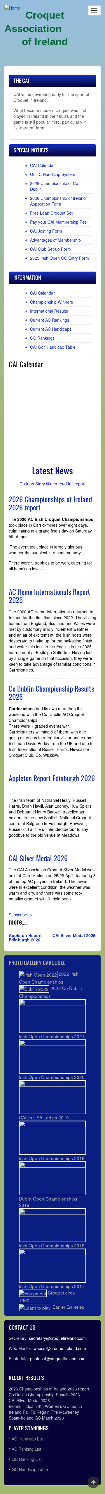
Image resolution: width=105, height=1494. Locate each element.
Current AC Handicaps (50, 329)
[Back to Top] (93, 1482)
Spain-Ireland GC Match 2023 (36, 1418)
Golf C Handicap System (52, 174)
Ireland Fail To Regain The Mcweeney (44, 1412)
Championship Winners (51, 302)
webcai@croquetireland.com (60, 1348)
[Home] (12, 7)
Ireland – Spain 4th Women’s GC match (45, 1406)
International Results (49, 311)
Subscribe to (20, 915)
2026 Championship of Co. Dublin (54, 186)
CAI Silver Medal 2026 (73, 935)
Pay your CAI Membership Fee (58, 222)
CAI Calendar (42, 165)
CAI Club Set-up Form (50, 249)
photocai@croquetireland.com (57, 1358)
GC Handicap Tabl (29, 1469)
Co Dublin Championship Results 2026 (44, 1394)
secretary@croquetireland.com (57, 1338)
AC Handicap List (28, 1439)
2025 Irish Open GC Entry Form (59, 258)
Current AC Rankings (49, 320)
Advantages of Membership (55, 240)
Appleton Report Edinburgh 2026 (25, 937)
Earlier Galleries (67, 1307)
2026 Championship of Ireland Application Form (58, 201)
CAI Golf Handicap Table (53, 347)
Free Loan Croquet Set (51, 213)
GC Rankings (42, 338)
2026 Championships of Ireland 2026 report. (49, 1389)
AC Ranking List (26, 1449)
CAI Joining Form (46, 231)
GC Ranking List (27, 1459)
